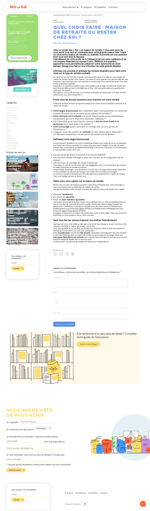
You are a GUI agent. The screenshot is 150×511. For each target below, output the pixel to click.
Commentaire (59, 277)
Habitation (10, 137)
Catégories (11, 102)
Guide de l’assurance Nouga (88, 344)
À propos (86, 7)
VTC (7, 132)
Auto (8, 120)
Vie (7, 125)
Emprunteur (10, 140)
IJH (7, 127)
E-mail (56, 302)
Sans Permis (10, 122)
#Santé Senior (69, 43)
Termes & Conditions (73, 504)
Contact (113, 7)
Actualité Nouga (12, 142)
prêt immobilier (12, 145)
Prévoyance (10, 109)
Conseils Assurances (59, 15)
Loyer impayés (11, 115)
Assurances (69, 7)
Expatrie (9, 130)
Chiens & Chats (11, 117)
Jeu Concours (11, 147)
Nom (55, 292)
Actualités (100, 7)
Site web (56, 313)
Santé (8, 135)
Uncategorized (11, 107)
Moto (8, 112)
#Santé (57, 43)
